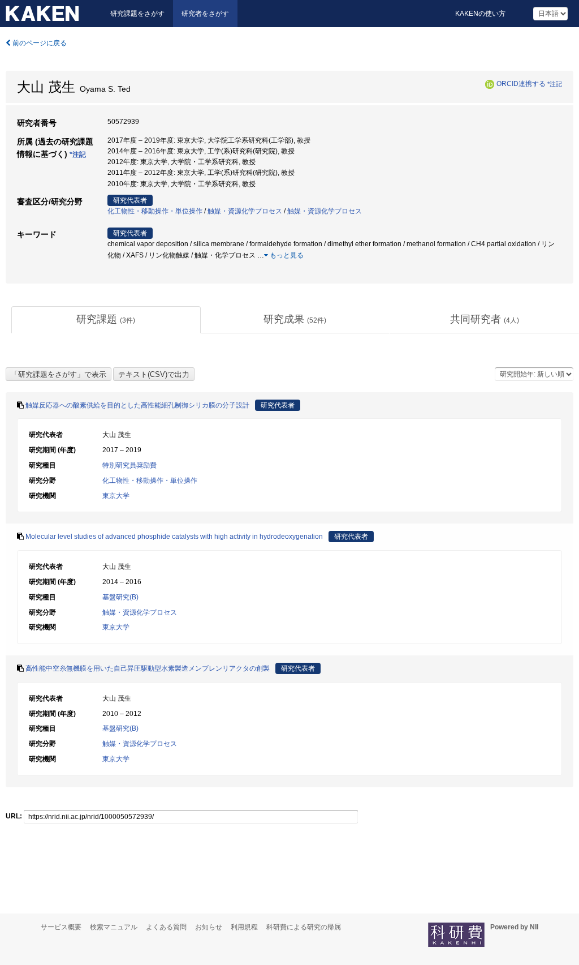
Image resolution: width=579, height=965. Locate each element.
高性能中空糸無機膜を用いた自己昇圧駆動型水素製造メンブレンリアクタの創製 (147, 668)
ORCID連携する (521, 84)
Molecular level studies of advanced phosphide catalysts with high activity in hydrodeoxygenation (174, 537)
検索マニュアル (113, 927)
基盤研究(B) (120, 597)
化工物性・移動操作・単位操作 (154, 211)
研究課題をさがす (137, 14)
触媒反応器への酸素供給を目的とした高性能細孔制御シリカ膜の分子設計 (137, 405)
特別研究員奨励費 (129, 465)
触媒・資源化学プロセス (245, 211)
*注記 (554, 83)
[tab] (106, 319)
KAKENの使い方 (480, 14)
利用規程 (244, 927)
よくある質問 (166, 927)
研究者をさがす (205, 14)
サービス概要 (61, 927)
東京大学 (115, 496)
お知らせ (208, 927)
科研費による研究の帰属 (303, 927)
